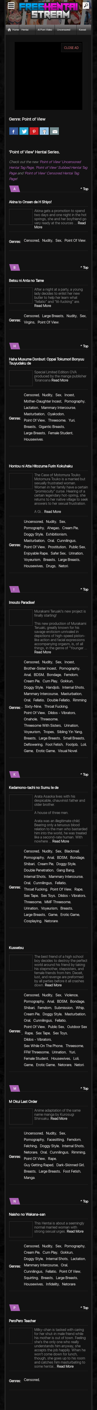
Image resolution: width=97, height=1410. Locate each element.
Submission (63, 1008)
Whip (80, 1008)
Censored (31, 240)
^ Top (84, 189)
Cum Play (50, 681)
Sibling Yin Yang (69, 732)
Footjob (72, 744)
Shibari (29, 864)
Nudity (47, 240)
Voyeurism (32, 560)
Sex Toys (48, 895)
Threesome (56, 420)
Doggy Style (33, 534)
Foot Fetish (54, 744)
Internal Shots (73, 687)
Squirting (31, 1278)
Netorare (51, 921)
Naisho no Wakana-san (27, 1214)
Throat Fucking (55, 706)
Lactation (31, 408)
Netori (63, 566)
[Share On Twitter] (23, 131)
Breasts (30, 427)
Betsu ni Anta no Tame (26, 280)
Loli (83, 744)
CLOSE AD (71, 48)
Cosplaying (32, 921)
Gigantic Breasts (51, 427)
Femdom (71, 675)
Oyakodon (56, 414)
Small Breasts (73, 738)
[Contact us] (54, 131)
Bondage (54, 675)
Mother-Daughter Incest (42, 401)
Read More (42, 306)
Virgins (29, 322)
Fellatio (38, 700)
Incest (69, 395)
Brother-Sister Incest (40, 668)
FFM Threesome (36, 1052)
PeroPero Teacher (22, 1321)
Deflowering (33, 744)
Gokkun (66, 681)
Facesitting (55, 1139)
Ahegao (53, 528)
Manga (29, 1178)
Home (15, 29)
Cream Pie (70, 528)
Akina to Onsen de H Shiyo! (30, 202)
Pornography (75, 401)
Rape (78, 889)
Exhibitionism (56, 534)
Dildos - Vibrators (61, 713)
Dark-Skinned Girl (70, 1165)
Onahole (30, 719)
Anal (27, 675)
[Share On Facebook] (13, 131)
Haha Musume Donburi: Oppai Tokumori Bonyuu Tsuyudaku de (46, 361)
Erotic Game (45, 751)
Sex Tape (31, 895)
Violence (71, 995)
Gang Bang (65, 870)
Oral (51, 540)
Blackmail (72, 851)
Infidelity (52, 1284)
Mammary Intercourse (58, 408)
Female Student (60, 433)
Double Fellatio (58, 700)
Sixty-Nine (33, 706)
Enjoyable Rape (36, 553)
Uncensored (33, 521)
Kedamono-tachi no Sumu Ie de (33, 787)
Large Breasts (52, 316)
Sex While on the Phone (43, 1046)
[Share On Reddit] (44, 131)
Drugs (50, 566)
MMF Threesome (57, 902)
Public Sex (77, 547)
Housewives (33, 439)
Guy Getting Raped (38, 1165)
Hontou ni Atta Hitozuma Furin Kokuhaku (41, 466)
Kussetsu (16, 948)
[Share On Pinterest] (34, 131)
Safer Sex (58, 553)
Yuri (71, 420)
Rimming (79, 700)
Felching (30, 1146)
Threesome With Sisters (42, 725)
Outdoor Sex (77, 1027)
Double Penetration (38, 870)
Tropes (48, 732)
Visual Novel (67, 751)
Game (28, 751)
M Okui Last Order (23, 1101)
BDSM (39, 675)
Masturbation (34, 414)
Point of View (75, 240)
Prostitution (57, 547)
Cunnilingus (66, 540)
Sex (58, 240)
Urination (76, 553)
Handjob (52, 687)
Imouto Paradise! (22, 602)
